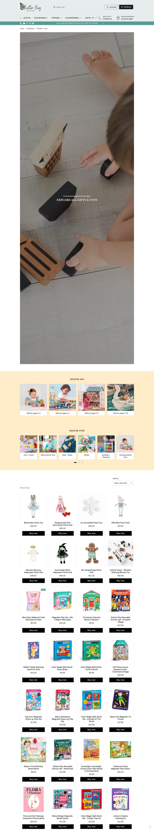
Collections (30, 28)
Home (22, 28)
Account (113, 7)
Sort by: (116, 478)
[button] (126, 7)
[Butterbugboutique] (30, 7)
